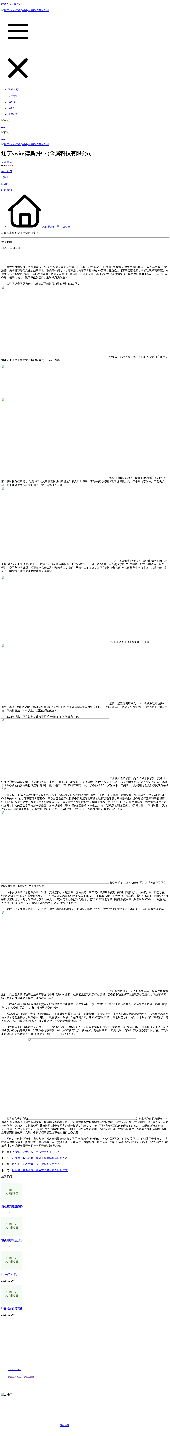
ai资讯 (4, 177)
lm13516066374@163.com (21, 1377)
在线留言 (6, 4)
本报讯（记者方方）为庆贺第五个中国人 (36, 1151)
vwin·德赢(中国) (51, 226)
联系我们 (19, 4)
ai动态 (4, 183)
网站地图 (64, 1425)
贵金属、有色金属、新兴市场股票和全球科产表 (40, 1158)
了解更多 (7, 162)
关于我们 (6, 171)
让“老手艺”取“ (9, 1274)
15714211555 (14, 1369)
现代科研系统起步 (12, 1240)
